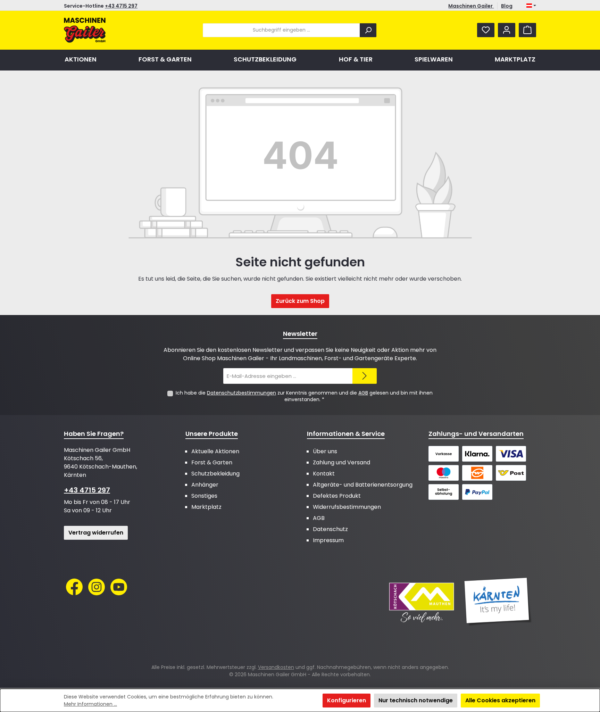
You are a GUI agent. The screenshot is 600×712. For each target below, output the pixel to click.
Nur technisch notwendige (415, 700)
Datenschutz (330, 529)
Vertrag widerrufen (95, 533)
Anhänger (204, 485)
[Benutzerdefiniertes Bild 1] (421, 602)
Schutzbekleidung (215, 474)
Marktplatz (206, 507)
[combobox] (281, 30)
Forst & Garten (211, 462)
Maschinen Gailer (471, 5)
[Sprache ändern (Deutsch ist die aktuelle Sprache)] (531, 6)
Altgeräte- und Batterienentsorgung (362, 485)
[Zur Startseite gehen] (85, 30)
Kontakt (324, 474)
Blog (506, 5)
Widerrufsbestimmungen (347, 507)
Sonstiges (204, 496)
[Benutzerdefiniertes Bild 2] (498, 602)
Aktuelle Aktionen (215, 451)
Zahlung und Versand (341, 462)
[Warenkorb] (527, 30)
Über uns (325, 451)
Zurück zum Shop (300, 301)
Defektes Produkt (337, 496)
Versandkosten (276, 667)
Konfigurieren (346, 700)
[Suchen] (368, 30)
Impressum (328, 540)
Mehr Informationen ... (90, 704)
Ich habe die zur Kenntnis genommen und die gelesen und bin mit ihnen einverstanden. (304, 396)
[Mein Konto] (506, 30)
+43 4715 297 (121, 5)
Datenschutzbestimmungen (241, 392)
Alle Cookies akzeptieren (500, 700)
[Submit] (364, 376)
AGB (363, 392)
